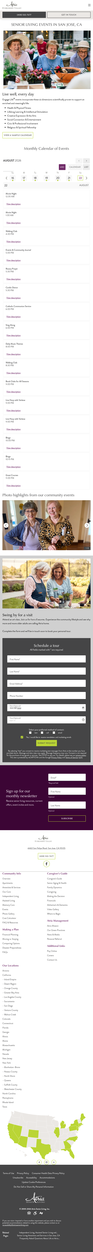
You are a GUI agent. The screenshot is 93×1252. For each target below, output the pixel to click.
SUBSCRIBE (67, 818)
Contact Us (52, 959)
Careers (50, 955)
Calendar (75, 167)
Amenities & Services (11, 887)
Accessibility (31, 1177)
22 (80, 178)
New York (6, 1062)
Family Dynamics (54, 887)
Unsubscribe (18, 1177)
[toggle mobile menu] (89, 5)
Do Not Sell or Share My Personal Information (34, 1186)
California (6, 975)
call (47, 732)
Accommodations (47, 1177)
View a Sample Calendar (18, 135)
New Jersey (7, 1058)
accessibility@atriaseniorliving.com (15, 1225)
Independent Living (10, 896)
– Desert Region (9, 983)
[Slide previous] (6, 525)
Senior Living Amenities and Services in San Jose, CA (38, 1235)
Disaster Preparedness (11, 947)
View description (13, 204)
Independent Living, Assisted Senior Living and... (38, 1232)
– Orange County (10, 988)
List (86, 167)
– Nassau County (9, 1071)
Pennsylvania (7, 1098)
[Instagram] (46, 1162)
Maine (5, 1040)
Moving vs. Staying (10, 939)
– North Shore (8, 1076)
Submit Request (46, 743)
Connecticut (7, 1023)
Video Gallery (53, 909)
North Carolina (9, 1093)
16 (12, 178)
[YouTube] (53, 1162)
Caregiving (51, 891)
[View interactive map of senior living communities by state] (46, 1135)
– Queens (6, 1080)
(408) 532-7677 (24, 14)
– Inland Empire (9, 979)
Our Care (6, 891)
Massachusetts (8, 1045)
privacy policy (81, 755)
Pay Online (52, 951)
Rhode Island (8, 1102)
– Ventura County (10, 1010)
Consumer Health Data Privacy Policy (48, 1173)
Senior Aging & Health (56, 883)
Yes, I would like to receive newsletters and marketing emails (48, 737)
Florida (5, 1027)
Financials (51, 900)
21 (69, 178)
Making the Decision (56, 896)
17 (24, 178)
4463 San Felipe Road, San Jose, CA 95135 (46, 848)
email (60, 732)
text (35, 732)
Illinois (5, 1036)
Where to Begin (53, 913)
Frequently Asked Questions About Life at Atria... (40, 1238)
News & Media (53, 934)
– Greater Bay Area (10, 992)
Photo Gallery (8, 913)
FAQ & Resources (10, 922)
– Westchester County (12, 1089)
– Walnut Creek (9, 1014)
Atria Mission (52, 925)
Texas (4, 1106)
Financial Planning (10, 934)
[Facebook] (46, 864)
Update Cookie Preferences (34, 1182)
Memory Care (8, 905)
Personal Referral (54, 939)
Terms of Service (72, 757)
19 (46, 178)
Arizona (5, 970)
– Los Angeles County (11, 997)
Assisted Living (8, 900)
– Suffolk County (9, 1084)
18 (35, 178)
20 (57, 178)
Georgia (5, 1032)
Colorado (6, 1019)
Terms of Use (8, 1173)
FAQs (5, 952)
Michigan (6, 1049)
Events (5, 909)
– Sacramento (8, 1001)
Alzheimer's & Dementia (57, 905)
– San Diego (7, 1005)
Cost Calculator (9, 918)
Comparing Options (11, 943)
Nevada (5, 1054)
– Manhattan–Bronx (11, 1067)
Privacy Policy (56, 757)
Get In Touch (69, 14)
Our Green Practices (56, 930)
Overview (6, 878)
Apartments (7, 883)
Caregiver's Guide (54, 878)
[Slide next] (87, 525)
